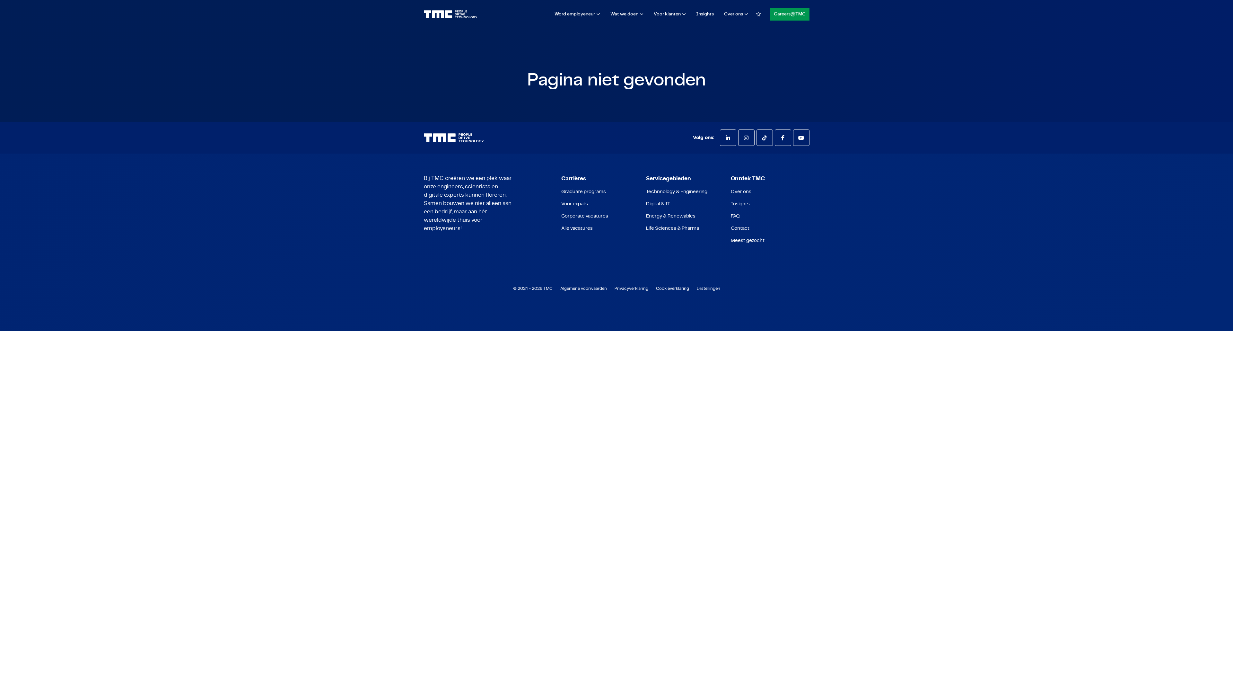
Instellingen (708, 289)
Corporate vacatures (584, 216)
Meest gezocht (748, 240)
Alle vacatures (577, 228)
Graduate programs (583, 191)
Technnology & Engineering (676, 191)
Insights (705, 14)
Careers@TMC (790, 14)
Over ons (741, 191)
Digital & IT (658, 203)
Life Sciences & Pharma (672, 228)
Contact (740, 228)
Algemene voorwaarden (583, 289)
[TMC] (450, 14)
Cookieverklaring (672, 289)
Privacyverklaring (631, 289)
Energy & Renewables (670, 216)
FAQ (735, 216)
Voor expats (574, 203)
